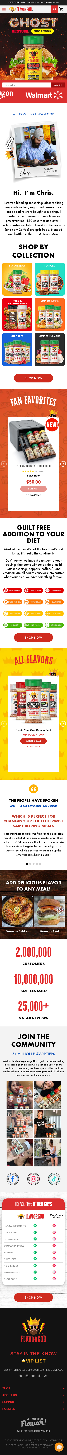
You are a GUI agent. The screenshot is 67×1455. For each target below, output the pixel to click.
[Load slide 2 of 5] (30, 864)
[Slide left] (4, 464)
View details (33, 747)
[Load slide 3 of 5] (34, 864)
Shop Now (33, 378)
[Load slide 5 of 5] (40, 864)
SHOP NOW (33, 637)
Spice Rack (33, 475)
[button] (3, 9)
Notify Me (35, 495)
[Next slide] (63, 46)
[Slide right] (63, 464)
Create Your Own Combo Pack (33, 730)
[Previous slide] (3, 46)
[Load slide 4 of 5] (37, 864)
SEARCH (57, 85)
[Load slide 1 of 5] (27, 864)
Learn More (51, 234)
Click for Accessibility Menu (33, 1431)
